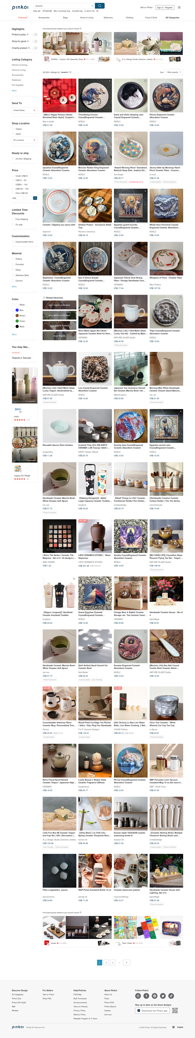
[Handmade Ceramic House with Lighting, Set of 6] (166, 871)
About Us (108, 994)
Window (15, 1011)
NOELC (81, 121)
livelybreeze (83, 786)
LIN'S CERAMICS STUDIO (90, 562)
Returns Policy (80, 1015)
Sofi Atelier (83, 672)
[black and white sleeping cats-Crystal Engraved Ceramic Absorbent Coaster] (131, 95)
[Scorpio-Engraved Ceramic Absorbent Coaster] (131, 646)
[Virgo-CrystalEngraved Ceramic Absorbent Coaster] (166, 312)
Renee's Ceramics (86, 231)
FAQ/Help (78, 994)
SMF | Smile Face (158, 786)
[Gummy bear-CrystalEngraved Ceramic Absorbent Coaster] (131, 426)
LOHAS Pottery (120, 729)
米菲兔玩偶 (47, 10)
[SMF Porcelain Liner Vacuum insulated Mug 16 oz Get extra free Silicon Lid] (166, 761)
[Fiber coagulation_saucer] (59, 871)
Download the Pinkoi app (154, 1010)
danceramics (48, 896)
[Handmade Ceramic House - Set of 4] (166, 593)
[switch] (25, 34)
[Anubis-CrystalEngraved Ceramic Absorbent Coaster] (131, 536)
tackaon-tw (119, 839)
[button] (35, 198)
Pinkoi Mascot (110, 1006)
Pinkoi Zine (16, 998)
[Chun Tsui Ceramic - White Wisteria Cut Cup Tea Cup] (166, 703)
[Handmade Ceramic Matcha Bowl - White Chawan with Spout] (59, 479)
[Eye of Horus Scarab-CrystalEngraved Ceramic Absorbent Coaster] (95, 259)
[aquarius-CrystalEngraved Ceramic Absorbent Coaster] (59, 148)
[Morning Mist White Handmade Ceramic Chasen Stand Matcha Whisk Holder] (166, 369)
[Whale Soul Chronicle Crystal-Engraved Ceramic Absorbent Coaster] (166, 205)
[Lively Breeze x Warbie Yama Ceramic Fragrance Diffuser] (95, 761)
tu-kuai (153, 174)
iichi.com (108, 1015)
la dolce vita (90, 10)
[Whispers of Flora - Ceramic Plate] (166, 259)
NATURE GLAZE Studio (124, 337)
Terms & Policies (81, 1006)
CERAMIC (118, 284)
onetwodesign (120, 504)
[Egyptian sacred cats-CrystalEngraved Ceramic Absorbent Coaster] (166, 426)
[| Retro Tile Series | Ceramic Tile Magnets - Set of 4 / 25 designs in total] (59, 536)
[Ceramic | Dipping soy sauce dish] (59, 205)
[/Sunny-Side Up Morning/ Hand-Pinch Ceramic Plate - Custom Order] (166, 148)
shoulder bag (77, 10)
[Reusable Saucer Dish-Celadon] (59, 426)
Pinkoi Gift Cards (19, 1002)
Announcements (80, 1002)
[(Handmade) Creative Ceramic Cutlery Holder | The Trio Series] (166, 479)
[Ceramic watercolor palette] (131, 871)
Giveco (46, 729)
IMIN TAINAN (49, 562)
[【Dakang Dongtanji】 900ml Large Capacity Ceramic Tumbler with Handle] (95, 479)
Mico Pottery (155, 284)
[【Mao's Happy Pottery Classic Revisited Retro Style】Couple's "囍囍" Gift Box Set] (59, 95)
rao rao (153, 394)
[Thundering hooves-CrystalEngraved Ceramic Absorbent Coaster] (95, 95)
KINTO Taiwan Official (88, 451)
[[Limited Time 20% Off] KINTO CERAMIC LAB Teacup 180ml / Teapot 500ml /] (95, 426)
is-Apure (153, 729)
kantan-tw (82, 839)
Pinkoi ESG (109, 1002)
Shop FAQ (47, 998)
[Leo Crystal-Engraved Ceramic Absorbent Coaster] (95, 369)
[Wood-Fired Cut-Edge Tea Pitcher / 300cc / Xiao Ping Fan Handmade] (95, 703)
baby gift (36, 10)
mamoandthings (121, 896)
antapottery (48, 451)
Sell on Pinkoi (146, 7)
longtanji (82, 504)
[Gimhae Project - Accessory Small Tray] (95, 205)
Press (106, 998)
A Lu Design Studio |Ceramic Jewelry (59, 839)
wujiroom (47, 231)
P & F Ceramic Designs (88, 729)
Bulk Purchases (80, 998)
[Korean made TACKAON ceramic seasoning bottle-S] (131, 814)
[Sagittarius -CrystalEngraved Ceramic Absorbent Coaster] (59, 259)
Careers (107, 1011)
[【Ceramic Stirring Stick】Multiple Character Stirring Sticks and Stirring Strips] (166, 814)
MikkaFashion (120, 394)
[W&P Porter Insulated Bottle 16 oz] (95, 871)
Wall (13, 1006)
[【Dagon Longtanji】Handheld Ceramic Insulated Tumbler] (59, 593)
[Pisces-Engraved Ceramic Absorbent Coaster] (166, 95)
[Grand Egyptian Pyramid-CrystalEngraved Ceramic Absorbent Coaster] (95, 593)
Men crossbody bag (62, 10)
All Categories (17, 994)
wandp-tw (82, 896)
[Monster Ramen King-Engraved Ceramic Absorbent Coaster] (95, 148)
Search (100, 6)
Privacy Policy (80, 1011)
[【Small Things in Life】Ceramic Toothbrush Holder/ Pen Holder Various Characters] (131, 479)
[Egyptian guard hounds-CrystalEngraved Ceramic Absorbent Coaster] (131, 205)
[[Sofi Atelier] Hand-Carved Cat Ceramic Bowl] (95, 646)
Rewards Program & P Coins (85, 1019)
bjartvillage (154, 619)
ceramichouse (156, 504)
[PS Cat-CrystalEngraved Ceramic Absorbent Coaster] (131, 761)
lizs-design (118, 174)
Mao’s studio (48, 121)
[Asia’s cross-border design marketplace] (20, 7)
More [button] (14, 90)
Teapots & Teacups (21, 357)
